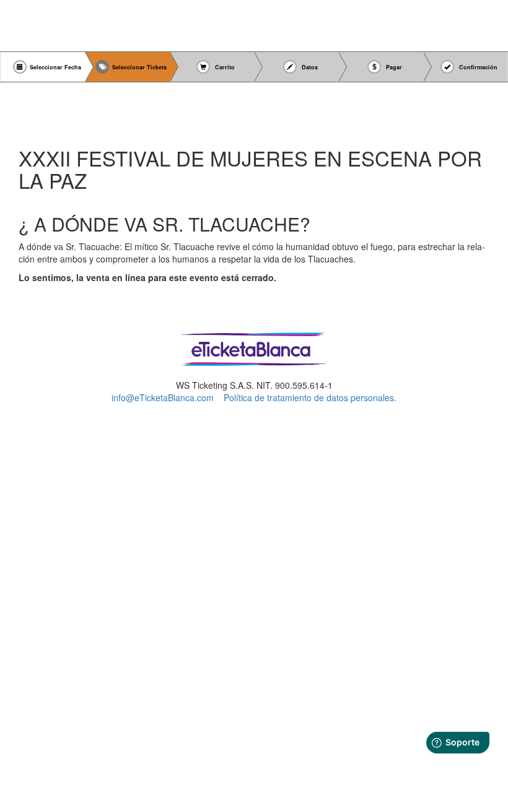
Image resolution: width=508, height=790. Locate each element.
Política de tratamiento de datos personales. (310, 397)
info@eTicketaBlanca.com (163, 397)
